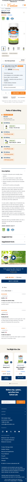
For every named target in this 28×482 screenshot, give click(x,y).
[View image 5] (23, 48)
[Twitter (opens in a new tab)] (11, 431)
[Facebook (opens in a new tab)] (6, 431)
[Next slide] (26, 367)
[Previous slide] (1, 367)
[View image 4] (18, 48)
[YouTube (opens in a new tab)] (19, 431)
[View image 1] (3, 48)
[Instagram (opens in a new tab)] (2, 431)
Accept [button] (21, 480)
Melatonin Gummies (6, 442)
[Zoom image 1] (13, 34)
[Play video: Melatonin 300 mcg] (13, 258)
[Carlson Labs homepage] (12, 5)
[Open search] (4, 5)
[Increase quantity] (8, 93)
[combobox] (6, 290)
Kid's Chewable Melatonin (7, 439)
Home (2, 8)
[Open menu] (2, 5)
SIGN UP (21, 402)
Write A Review (13, 281)
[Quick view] (11, 362)
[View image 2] (8, 48)
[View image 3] (13, 48)
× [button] (25, 479)
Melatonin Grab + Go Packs (8, 437)
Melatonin (7, 8)
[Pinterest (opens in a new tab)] (15, 431)
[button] (3, 34)
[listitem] (3, 18)
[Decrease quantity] (2, 93)
